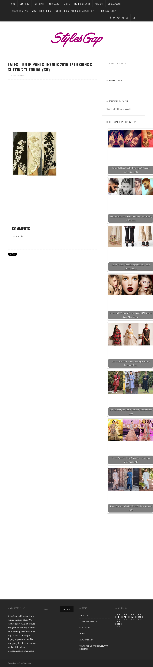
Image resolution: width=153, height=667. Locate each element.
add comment (18, 75)
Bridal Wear (114, 3)
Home (12, 3)
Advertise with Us (41, 10)
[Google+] (118, 17)
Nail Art (99, 3)
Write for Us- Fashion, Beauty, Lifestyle (76, 10)
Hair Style (39, 3)
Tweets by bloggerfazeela (119, 109)
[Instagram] (127, 17)
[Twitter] (114, 17)
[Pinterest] (123, 17)
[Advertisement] (52, 108)
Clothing (24, 3)
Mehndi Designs (82, 3)
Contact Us (84, 628)
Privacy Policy (109, 10)
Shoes (67, 3)
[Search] (134, 17)
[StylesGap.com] (76, 38)
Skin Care (54, 3)
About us (83, 615)
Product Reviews (19, 10)
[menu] (141, 18)
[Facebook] (110, 17)
